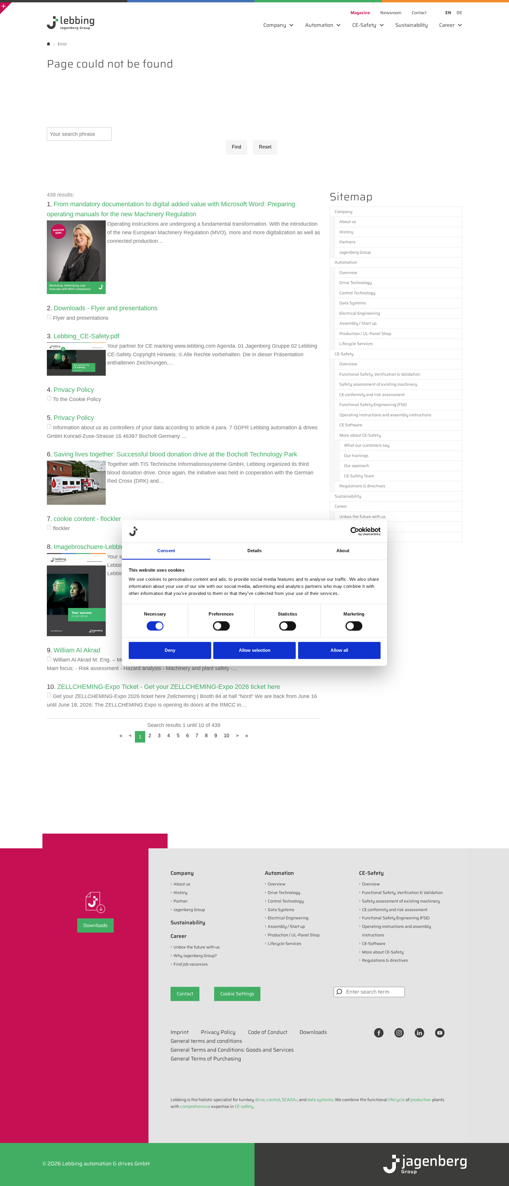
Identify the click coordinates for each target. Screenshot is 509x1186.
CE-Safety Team (359, 476)
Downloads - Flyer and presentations (106, 308)
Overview (348, 272)
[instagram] (399, 1032)
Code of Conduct (267, 1032)
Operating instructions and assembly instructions (385, 415)
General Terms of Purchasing (206, 1059)
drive (260, 1099)
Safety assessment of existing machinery (378, 384)
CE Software (350, 425)
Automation (346, 262)
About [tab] (342, 550)
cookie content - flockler (87, 518)
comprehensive (195, 1106)
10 (226, 735)
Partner (180, 901)
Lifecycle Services (356, 343)
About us (347, 221)
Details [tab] (254, 550)
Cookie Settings (237, 993)
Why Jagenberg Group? (361, 526)
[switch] (221, 626)
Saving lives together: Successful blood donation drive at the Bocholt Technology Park (175, 454)
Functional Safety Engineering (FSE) (373, 404)
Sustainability (348, 496)
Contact (185, 993)
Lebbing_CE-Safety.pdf (86, 336)
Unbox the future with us (362, 516)
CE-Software (374, 943)
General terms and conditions (206, 1041)
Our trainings (356, 455)
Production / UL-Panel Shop (365, 333)
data (311, 1099)
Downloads (95, 925)
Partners (347, 242)
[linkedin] (419, 1032)
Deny (170, 650)
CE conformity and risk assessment (372, 394)
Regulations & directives (362, 486)
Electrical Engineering (359, 313)
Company (343, 211)
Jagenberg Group (355, 252)
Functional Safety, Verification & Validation (379, 374)
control (273, 1099)
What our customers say (366, 445)
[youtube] (439, 1032)
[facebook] (379, 1032)
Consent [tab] (166, 550)
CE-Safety (344, 354)
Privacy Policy (74, 389)
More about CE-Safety (360, 435)
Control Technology (357, 293)
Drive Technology (355, 282)
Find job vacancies (356, 537)
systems (325, 1099)
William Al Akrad (77, 650)
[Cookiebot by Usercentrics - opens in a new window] (355, 531)
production (420, 1099)
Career (341, 506)
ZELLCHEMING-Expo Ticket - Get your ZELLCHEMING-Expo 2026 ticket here (168, 686)
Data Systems (352, 303)
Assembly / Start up (357, 323)
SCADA (289, 1099)
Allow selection (254, 650)
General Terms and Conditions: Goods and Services (232, 1050)
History (346, 232)
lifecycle (396, 1099)
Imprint (180, 1032)
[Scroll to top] (497, 1174)
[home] (48, 43)
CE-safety (244, 1106)
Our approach (356, 465)
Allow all (339, 650)
